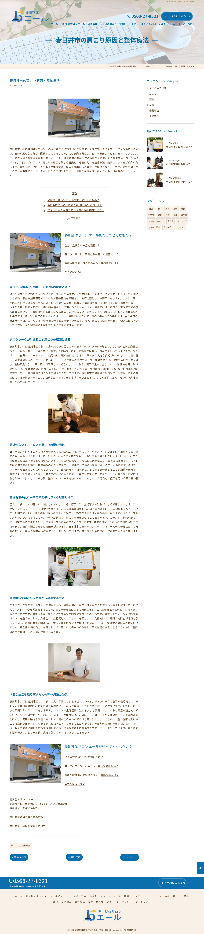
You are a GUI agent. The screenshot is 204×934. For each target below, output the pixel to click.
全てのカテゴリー (159, 88)
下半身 (151, 215)
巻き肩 (171, 221)
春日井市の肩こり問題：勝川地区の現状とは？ (74, 205)
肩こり (14, 845)
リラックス (180, 227)
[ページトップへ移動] (192, 883)
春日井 (151, 208)
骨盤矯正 (154, 116)
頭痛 (175, 215)
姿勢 (175, 208)
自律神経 (167, 227)
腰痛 (151, 99)
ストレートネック (156, 221)
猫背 (160, 215)
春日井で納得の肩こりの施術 (26, 817)
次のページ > (130, 857)
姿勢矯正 (26, 845)
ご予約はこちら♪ (75, 272)
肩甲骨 (184, 215)
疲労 (167, 215)
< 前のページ (19, 857)
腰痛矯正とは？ (110, 263)
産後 (151, 105)
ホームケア (182, 221)
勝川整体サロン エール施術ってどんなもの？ (73, 200)
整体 (160, 208)
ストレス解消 (154, 227)
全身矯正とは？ (94, 245)
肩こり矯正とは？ (108, 254)
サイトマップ (143, 901)
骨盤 (183, 208)
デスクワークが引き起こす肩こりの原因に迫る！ (75, 210)
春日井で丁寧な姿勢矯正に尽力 (28, 826)
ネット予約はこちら (175, 16)
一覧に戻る (74, 857)
